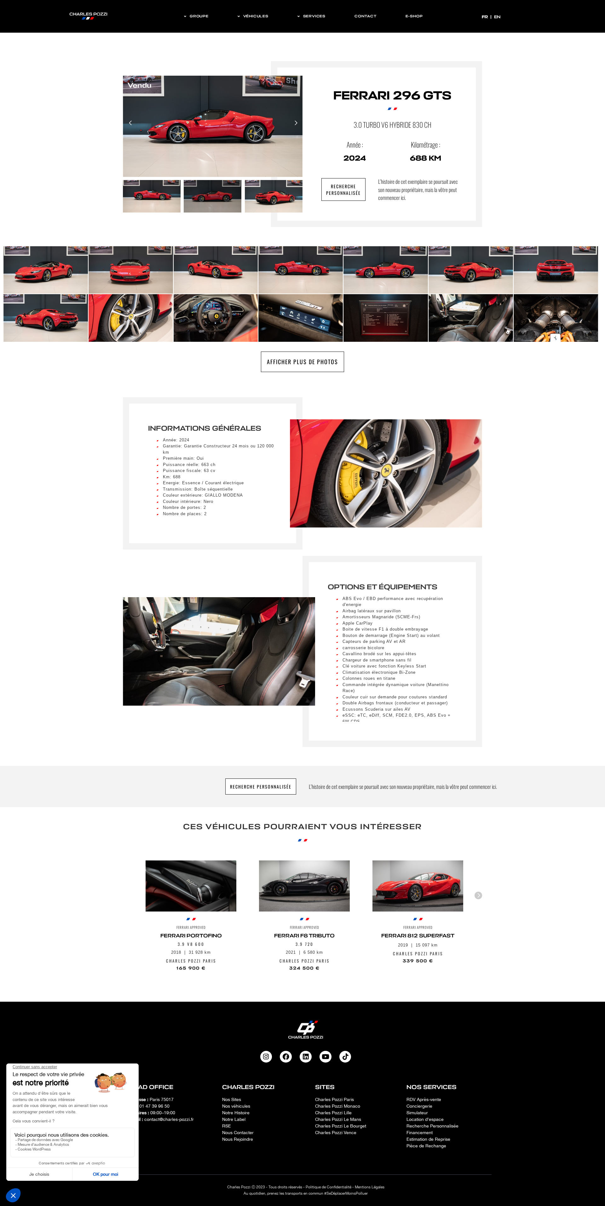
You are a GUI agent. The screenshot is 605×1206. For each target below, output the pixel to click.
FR (485, 17)
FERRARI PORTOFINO (191, 936)
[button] (295, 123)
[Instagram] (266, 1057)
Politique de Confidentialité (328, 1187)
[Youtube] (325, 1057)
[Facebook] (286, 1057)
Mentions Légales (369, 1187)
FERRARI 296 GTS (392, 95)
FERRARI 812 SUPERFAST (417, 936)
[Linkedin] (306, 1057)
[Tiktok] (345, 1057)
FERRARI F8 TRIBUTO (304, 936)
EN (497, 17)
